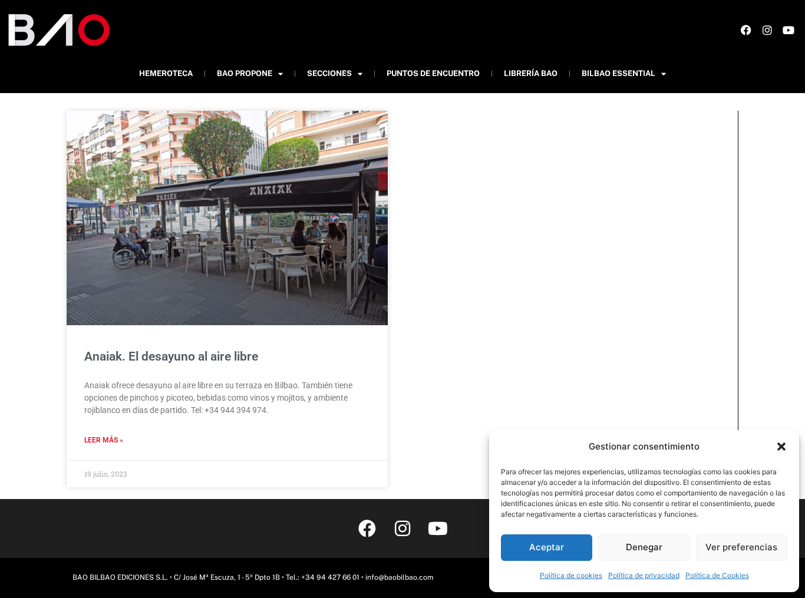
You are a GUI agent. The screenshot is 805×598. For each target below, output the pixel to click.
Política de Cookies (717, 575)
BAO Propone (244, 73)
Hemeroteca (166, 73)
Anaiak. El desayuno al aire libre (171, 356)
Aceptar (546, 547)
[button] (781, 446)
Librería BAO (530, 73)
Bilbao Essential (618, 73)
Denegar (644, 547)
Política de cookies (571, 575)
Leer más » (103, 440)
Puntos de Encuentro (433, 73)
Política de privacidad (643, 575)
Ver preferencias (741, 547)
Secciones (329, 73)
